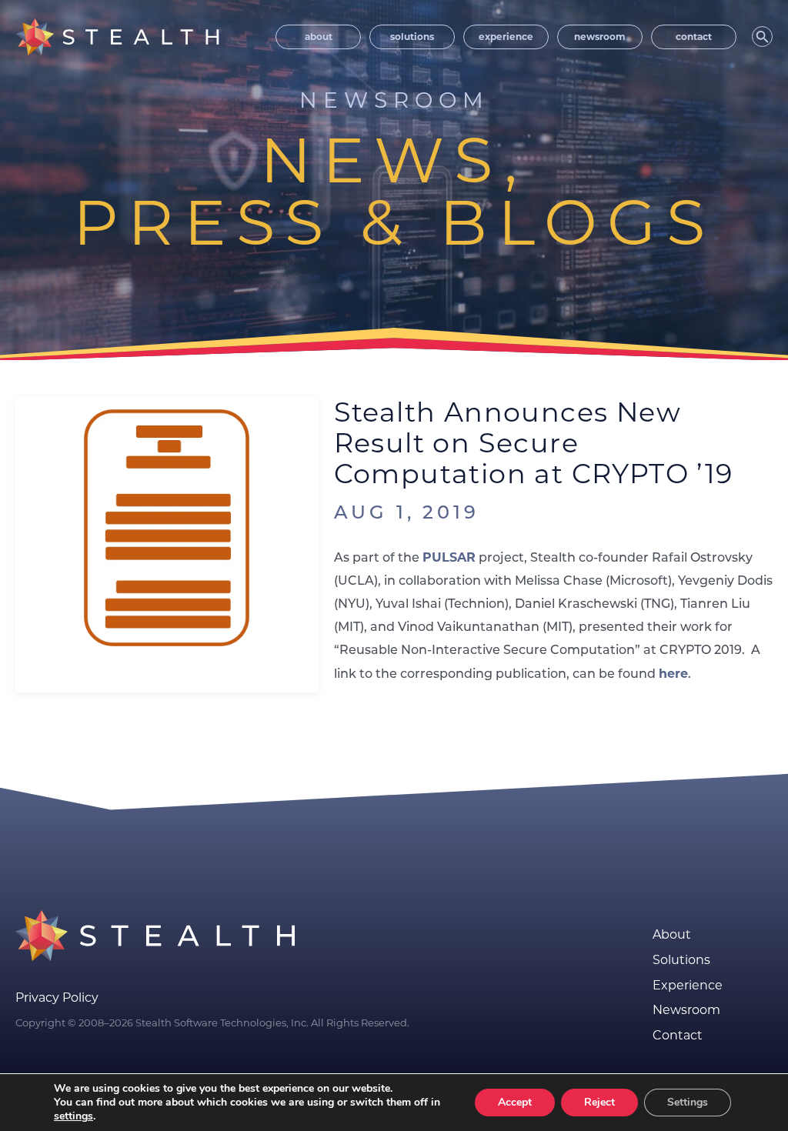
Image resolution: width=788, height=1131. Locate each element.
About (672, 935)
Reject (599, 1102)
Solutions (681, 960)
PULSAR (449, 557)
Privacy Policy (56, 997)
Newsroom (686, 1010)
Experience (688, 986)
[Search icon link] (762, 36)
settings (73, 1116)
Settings (687, 1102)
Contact (678, 1036)
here (673, 673)
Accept (515, 1102)
